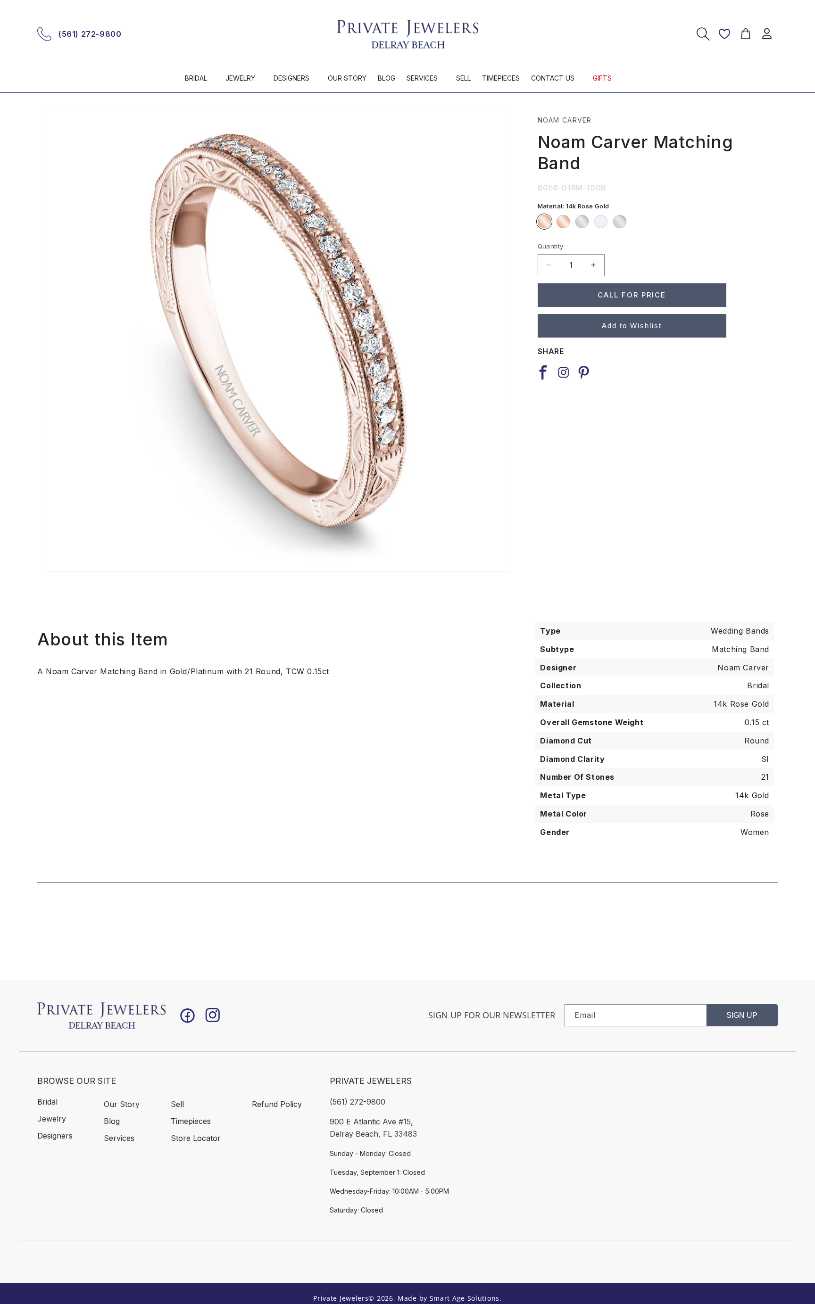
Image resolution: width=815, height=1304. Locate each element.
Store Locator (196, 1138)
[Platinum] (619, 221)
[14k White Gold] (582, 221)
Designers (55, 1135)
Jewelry (51, 1118)
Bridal (47, 1101)
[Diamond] (600, 221)
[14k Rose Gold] (544, 221)
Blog (112, 1121)
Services (119, 1138)
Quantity (551, 246)
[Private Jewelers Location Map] (648, 1130)
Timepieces (191, 1121)
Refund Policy (277, 1104)
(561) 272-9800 (89, 34)
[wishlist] (724, 34)
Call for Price (632, 294)
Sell (177, 1104)
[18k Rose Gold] (563, 221)
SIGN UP (741, 1015)
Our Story (122, 1104)
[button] (199, 82)
